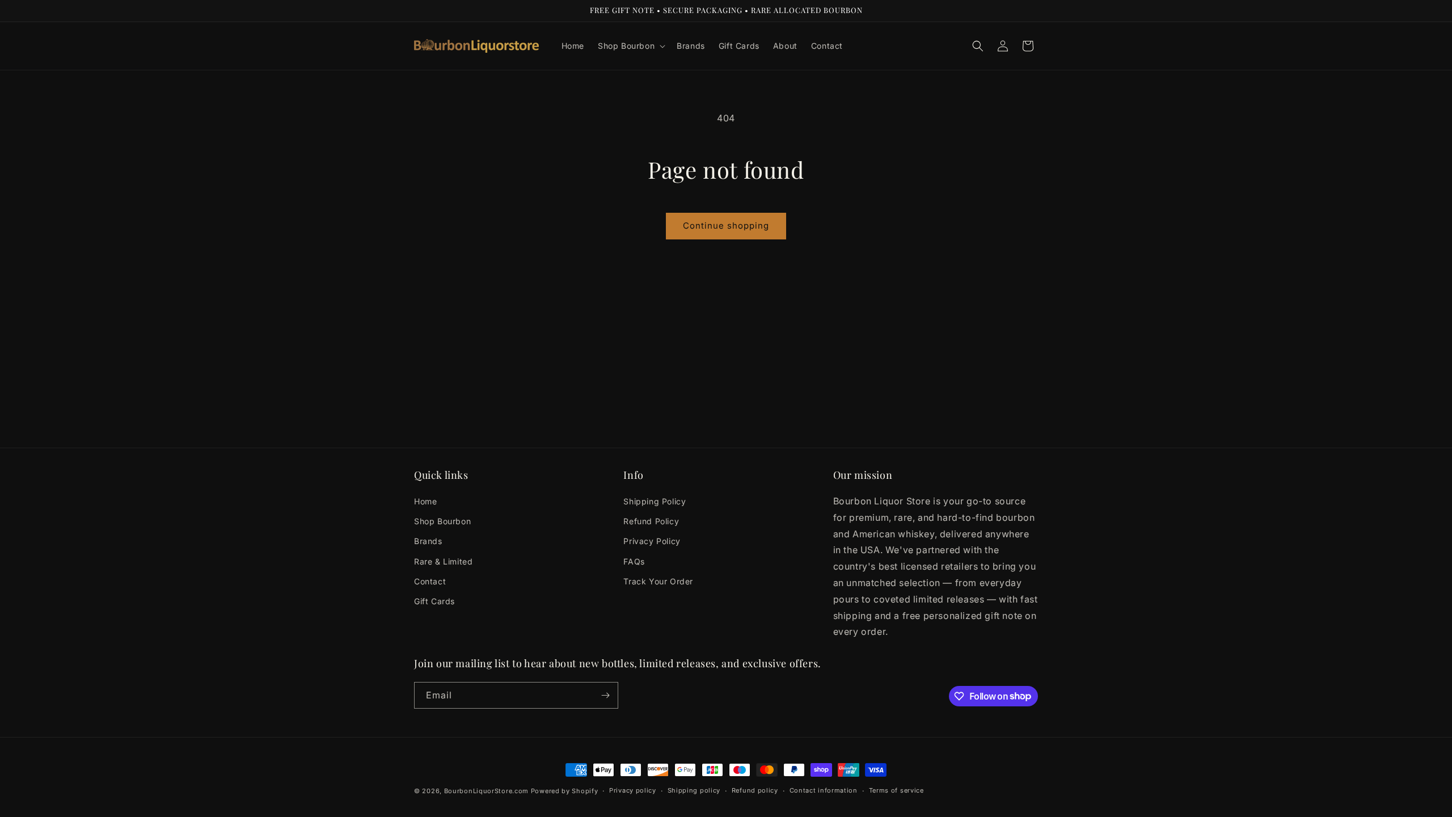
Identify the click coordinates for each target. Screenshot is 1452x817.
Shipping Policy (654, 501)
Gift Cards (434, 601)
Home (425, 501)
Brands (428, 541)
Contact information (824, 790)
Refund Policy (651, 521)
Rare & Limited (443, 561)
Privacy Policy (651, 541)
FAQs (633, 561)
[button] (630, 46)
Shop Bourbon (442, 521)
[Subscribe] (605, 695)
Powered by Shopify (564, 791)
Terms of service (896, 790)
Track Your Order (658, 581)
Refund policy (755, 790)
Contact (430, 581)
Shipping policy (694, 790)
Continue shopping (726, 225)
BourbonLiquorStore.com (486, 791)
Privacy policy (632, 790)
